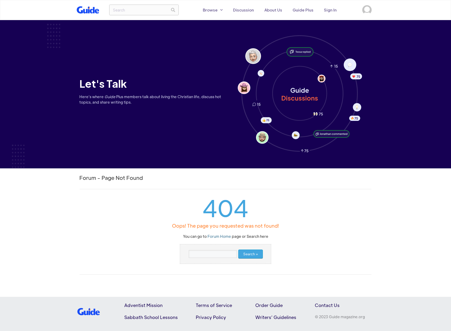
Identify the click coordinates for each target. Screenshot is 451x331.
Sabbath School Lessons (151, 317)
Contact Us (327, 305)
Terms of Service (214, 305)
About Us (273, 9)
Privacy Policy (211, 317)
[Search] (173, 10)
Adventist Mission (143, 305)
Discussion (243, 9)
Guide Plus (303, 9)
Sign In (330, 9)
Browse (210, 9)
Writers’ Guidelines (275, 317)
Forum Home (219, 236)
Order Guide (269, 305)
